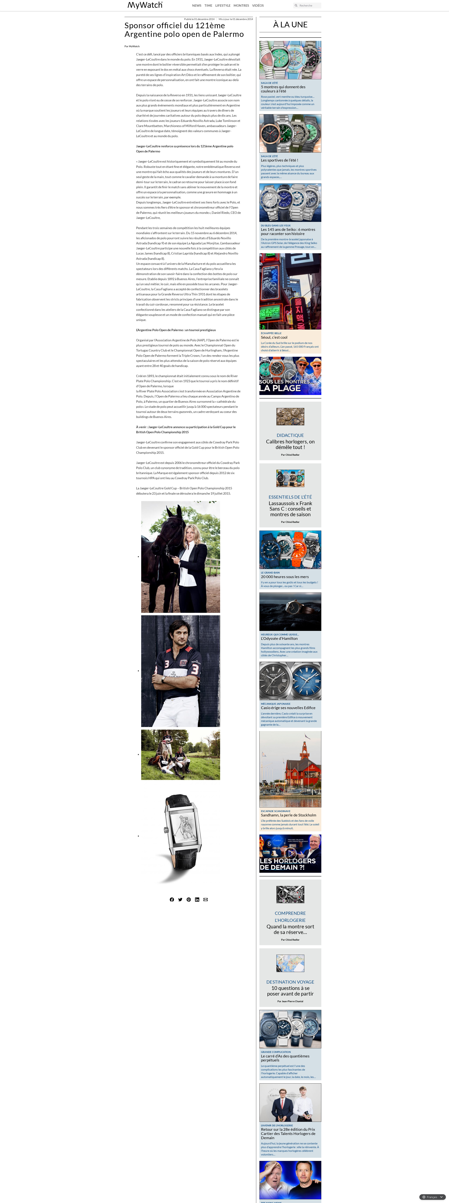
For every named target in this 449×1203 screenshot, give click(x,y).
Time (208, 5)
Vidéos (258, 5)
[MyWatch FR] (145, 5)
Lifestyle (222, 5)
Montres (241, 5)
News (196, 5)
